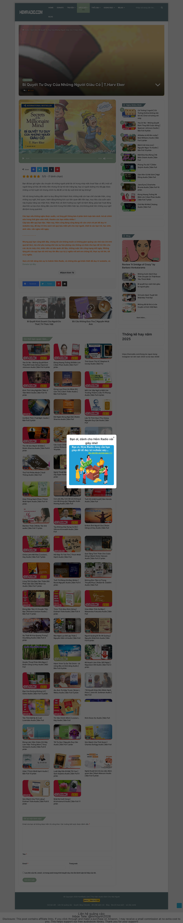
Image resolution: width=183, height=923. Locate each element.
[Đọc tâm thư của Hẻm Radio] (91, 484)
